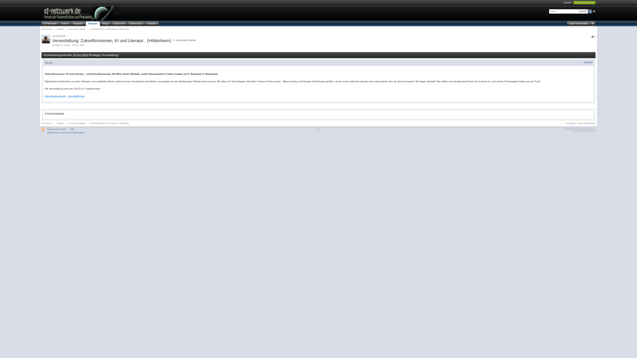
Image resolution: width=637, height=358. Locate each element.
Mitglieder (78, 23)
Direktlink (588, 62)
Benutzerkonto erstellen (584, 3)
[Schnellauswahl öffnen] (592, 23)
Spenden (152, 23)
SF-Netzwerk (50, 23)
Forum (65, 23)
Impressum (119, 23)
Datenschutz (136, 23)
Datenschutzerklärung (586, 123)
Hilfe (72, 129)
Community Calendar (186, 40)
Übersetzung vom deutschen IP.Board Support (66, 133)
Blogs (105, 23)
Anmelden (567, 3)
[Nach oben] (318, 130)
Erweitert (594, 11)
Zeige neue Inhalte (578, 23)
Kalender (92, 23)
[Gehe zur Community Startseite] (97, 13)
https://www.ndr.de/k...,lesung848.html (65, 96)
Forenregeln (570, 123)
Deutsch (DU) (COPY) (56, 129)
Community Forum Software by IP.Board (579, 129)
